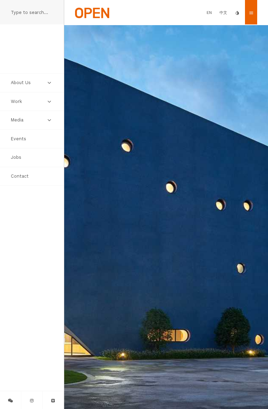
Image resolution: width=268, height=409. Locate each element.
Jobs (16, 157)
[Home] (92, 12)
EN (209, 12)
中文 (223, 12)
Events (18, 138)
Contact (20, 176)
